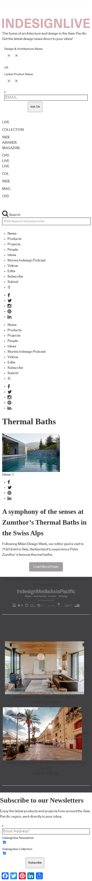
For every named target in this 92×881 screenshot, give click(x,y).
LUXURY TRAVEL (46, 773)
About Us (11, 579)
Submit (12, 282)
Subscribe (15, 276)
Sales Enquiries (64, 579)
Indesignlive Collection (17, 849)
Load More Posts (46, 566)
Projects (13, 244)
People (12, 249)
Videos (12, 265)
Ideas (11, 255)
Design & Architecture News (23, 48)
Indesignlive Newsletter (18, 838)
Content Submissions (35, 579)
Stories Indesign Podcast (26, 260)
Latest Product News (18, 74)
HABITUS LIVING (46, 702)
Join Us (35, 106)
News (11, 233)
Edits (11, 271)
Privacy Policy (48, 584)
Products (14, 239)
